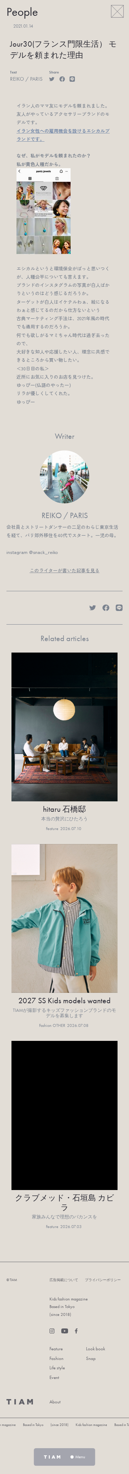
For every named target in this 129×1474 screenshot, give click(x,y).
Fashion (56, 1358)
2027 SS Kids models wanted (64, 1001)
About (55, 1402)
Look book (95, 1349)
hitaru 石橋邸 (64, 809)
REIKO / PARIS (26, 78)
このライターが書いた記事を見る (65, 570)
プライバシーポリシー (103, 1280)
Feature (56, 1349)
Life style (57, 1368)
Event (54, 1377)
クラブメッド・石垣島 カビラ (64, 1202)
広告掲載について (63, 1280)
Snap (91, 1358)
